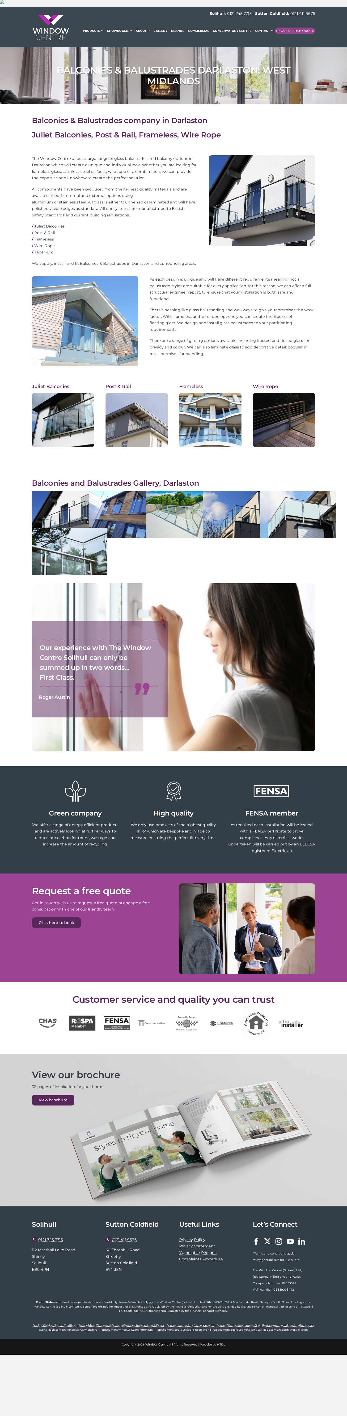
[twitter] (267, 1241)
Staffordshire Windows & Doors (99, 1325)
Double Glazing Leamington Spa (238, 1325)
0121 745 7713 (239, 13)
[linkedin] (301, 1241)
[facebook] (256, 1241)
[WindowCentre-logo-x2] (51, 16)
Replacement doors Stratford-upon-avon (182, 1329)
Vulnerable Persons (197, 1252)
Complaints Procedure (201, 1259)
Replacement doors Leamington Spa (236, 1329)
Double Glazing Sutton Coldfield (54, 1325)
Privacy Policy (192, 1240)
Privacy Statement (197, 1246)
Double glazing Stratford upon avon (190, 1325)
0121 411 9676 (302, 13)
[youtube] (290, 1241)
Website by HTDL (212, 1344)
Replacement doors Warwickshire (285, 1329)
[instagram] (278, 1241)
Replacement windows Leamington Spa (126, 1329)
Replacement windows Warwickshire (72, 1329)
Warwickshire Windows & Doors (143, 1325)
